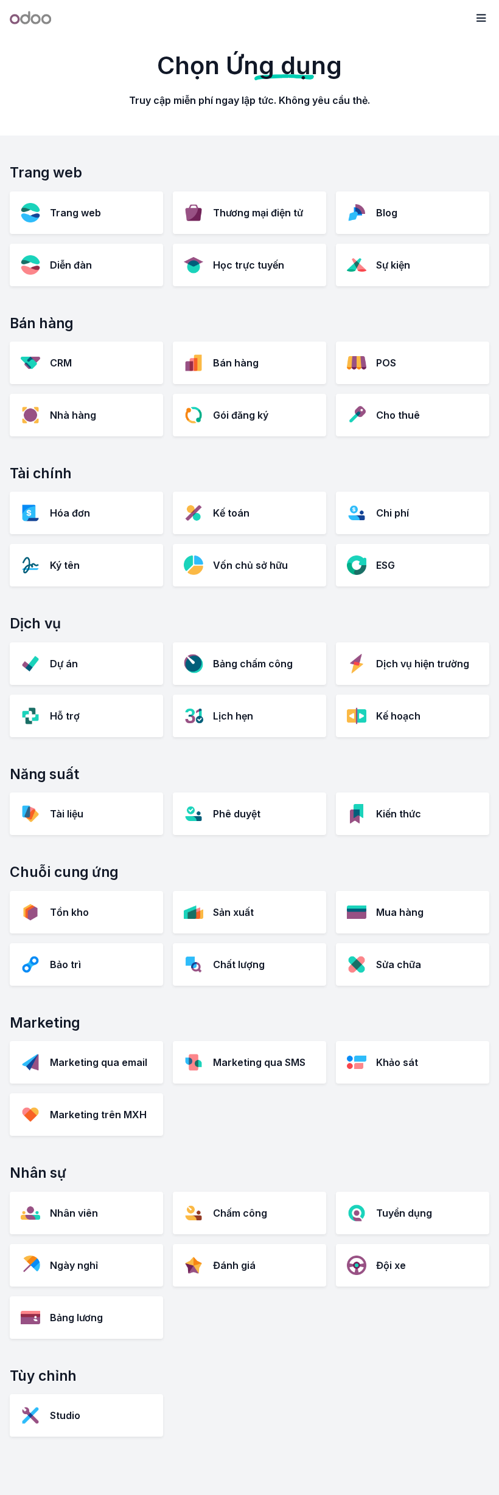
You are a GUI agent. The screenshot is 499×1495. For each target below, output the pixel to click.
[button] (480, 18)
